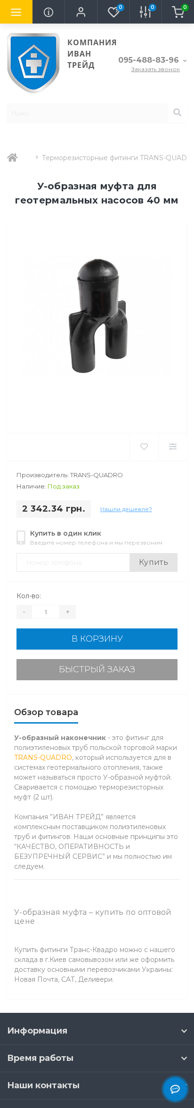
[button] (81, 12)
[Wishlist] (143, 447)
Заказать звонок (155, 69)
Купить (153, 562)
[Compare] (172, 447)
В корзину (97, 639)
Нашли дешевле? (126, 509)
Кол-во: (28, 596)
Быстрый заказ (97, 669)
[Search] (177, 113)
